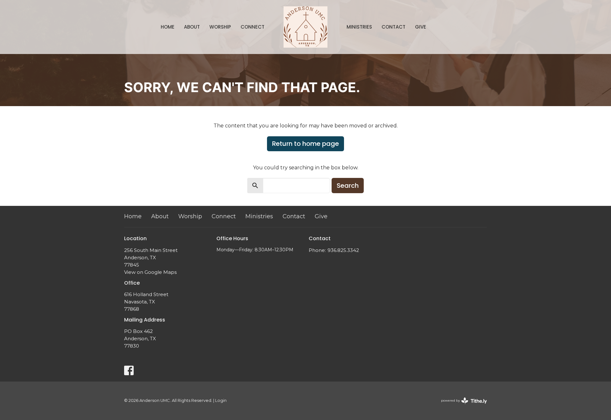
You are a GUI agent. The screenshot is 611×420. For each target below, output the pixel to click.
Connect (252, 27)
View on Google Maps (150, 272)
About (192, 27)
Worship (220, 27)
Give (420, 27)
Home (167, 27)
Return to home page (305, 143)
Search (348, 185)
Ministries (359, 27)
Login (221, 400)
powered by (461, 405)
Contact (393, 27)
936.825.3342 (343, 250)
